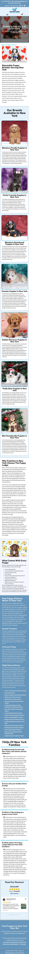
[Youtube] (25, 6)
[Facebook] (20, 6)
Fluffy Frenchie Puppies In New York (14, 196)
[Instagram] (22, 6)
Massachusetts (15, 942)
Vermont (23, 944)
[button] (7, 15)
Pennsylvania (6, 944)
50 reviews (17, 891)
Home (2, 44)
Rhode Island (14, 944)
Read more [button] (5, 910)
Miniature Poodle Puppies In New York (14, 149)
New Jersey (22, 942)
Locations (8, 44)
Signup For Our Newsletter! (12, 5)
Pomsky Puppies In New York (14, 291)
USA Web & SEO (19, 953)
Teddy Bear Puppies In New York (14, 389)
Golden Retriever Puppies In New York (14, 341)
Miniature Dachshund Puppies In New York (14, 243)
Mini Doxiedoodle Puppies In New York (14, 437)
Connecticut (6, 942)
